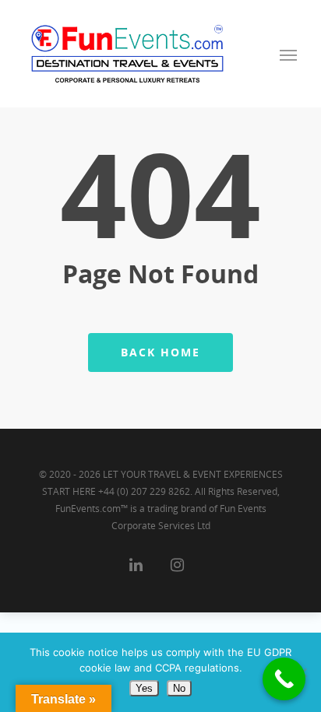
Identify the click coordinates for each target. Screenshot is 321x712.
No (179, 688)
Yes (144, 688)
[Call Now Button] (284, 679)
